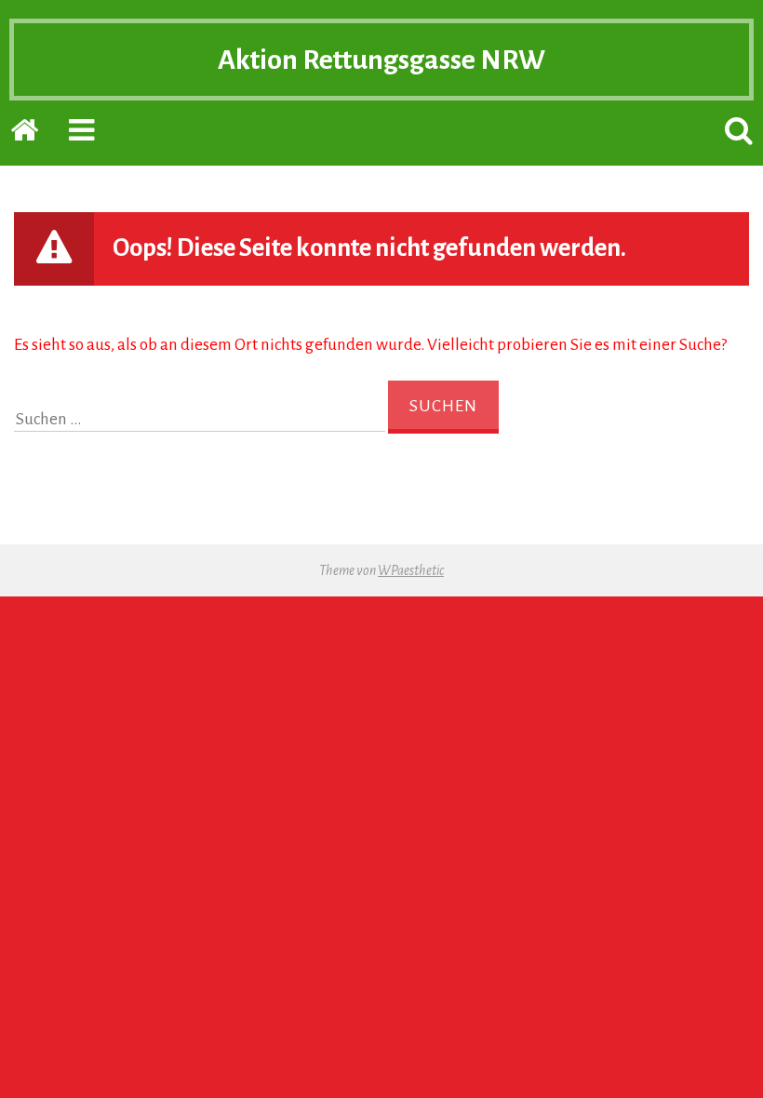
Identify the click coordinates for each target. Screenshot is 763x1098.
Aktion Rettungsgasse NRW (381, 59)
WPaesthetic (411, 570)
